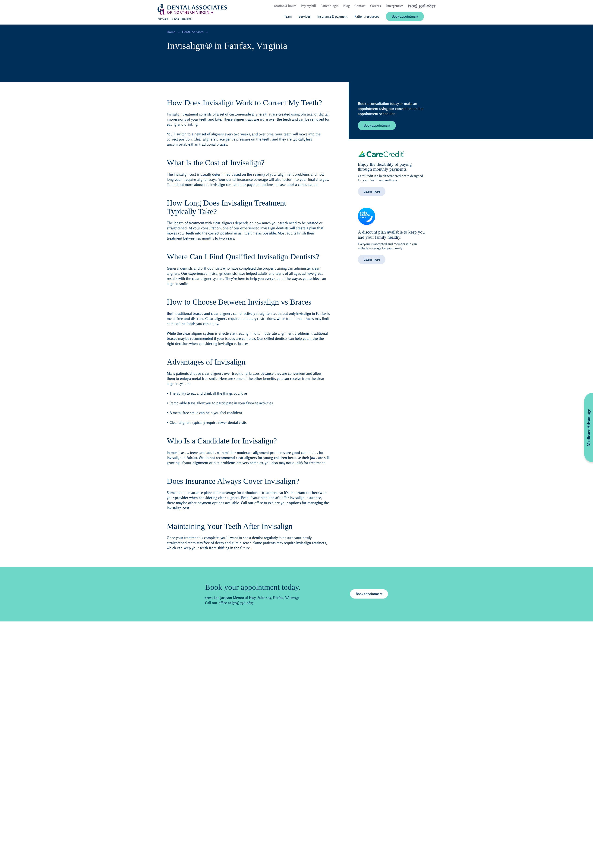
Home (171, 32)
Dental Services (192, 32)
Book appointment (377, 125)
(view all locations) (181, 18)
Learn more (372, 191)
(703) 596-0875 (242, 602)
